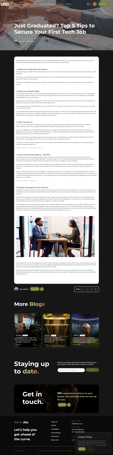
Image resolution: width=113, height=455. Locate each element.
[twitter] (91, 289)
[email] (95, 289)
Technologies (56, 432)
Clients (53, 425)
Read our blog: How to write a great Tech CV (29, 148)
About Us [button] (26, 4)
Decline (90, 449)
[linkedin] (87, 289)
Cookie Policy (93, 445)
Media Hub (55, 440)
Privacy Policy (60, 450)
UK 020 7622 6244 (78, 429)
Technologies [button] (50, 4)
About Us (54, 422)
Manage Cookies (42, 450)
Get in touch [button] (103, 4)
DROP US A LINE (76, 421)
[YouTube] (73, 440)
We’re (18, 422)
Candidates (42, 4)
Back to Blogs (21, 20)
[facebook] (83, 289)
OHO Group (5, 4)
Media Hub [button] (69, 4)
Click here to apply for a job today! (26, 180)
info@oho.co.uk (77, 423)
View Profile (34, 289)
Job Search (61, 4)
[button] (95, 4)
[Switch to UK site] (88, 4)
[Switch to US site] (90, 4)
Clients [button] (34, 4)
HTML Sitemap (69, 450)
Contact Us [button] (62, 404)
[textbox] (71, 370)
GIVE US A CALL (76, 427)
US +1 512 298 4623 (78, 432)
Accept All (81, 449)
